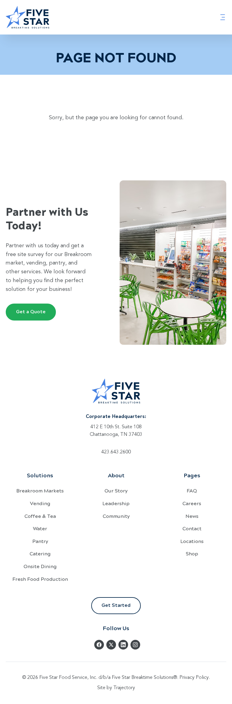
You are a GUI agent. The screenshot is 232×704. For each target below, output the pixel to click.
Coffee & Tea (40, 516)
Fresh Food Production (40, 579)
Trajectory (124, 688)
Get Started (116, 605)
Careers (191, 503)
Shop (192, 553)
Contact (191, 528)
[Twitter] (111, 645)
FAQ (192, 490)
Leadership (116, 503)
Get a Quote (31, 311)
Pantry (40, 541)
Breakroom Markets (40, 490)
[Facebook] (99, 645)
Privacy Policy (194, 677)
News (191, 516)
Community (116, 516)
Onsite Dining (40, 566)
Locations (192, 541)
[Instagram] (135, 645)
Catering (40, 553)
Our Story (116, 490)
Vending (40, 503)
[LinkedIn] (123, 645)
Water (40, 528)
